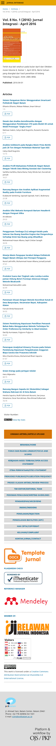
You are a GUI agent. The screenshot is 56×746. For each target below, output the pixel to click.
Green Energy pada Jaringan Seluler (19, 371)
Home (5, 9)
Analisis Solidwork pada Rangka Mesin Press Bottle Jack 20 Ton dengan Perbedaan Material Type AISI (27, 146)
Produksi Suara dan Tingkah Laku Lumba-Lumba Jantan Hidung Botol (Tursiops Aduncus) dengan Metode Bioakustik (26, 279)
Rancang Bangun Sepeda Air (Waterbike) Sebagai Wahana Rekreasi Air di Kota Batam (26, 390)
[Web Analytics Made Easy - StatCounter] (8, 420)
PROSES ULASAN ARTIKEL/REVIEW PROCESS (28, 482)
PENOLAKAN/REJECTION (28, 513)
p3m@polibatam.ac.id (22, 716)
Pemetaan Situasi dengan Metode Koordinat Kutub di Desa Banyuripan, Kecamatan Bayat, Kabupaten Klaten (28, 302)
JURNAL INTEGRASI (15, 2)
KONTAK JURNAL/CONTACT (28, 538)
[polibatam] (10, 706)
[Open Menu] (2, 2)
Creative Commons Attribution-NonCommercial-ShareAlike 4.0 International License (26, 675)
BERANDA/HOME (28, 444)
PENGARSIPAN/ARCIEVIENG (28, 501)
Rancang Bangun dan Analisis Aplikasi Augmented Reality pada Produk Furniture (26, 191)
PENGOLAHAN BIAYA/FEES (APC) (28, 520)
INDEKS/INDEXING (28, 507)
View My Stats (19, 420)
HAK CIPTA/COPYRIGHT (28, 526)
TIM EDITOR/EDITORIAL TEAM (28, 489)
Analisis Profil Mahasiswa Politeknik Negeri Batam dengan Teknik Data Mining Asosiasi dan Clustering (27, 167)
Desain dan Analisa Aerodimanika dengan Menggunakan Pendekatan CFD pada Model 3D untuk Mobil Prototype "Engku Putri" (28, 124)
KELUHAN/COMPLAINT (28, 532)
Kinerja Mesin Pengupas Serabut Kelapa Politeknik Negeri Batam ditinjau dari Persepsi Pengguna (26, 256)
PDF (8, 114)
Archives (14, 9)
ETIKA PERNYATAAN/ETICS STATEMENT (28, 470)
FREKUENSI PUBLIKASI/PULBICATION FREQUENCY (28, 476)
